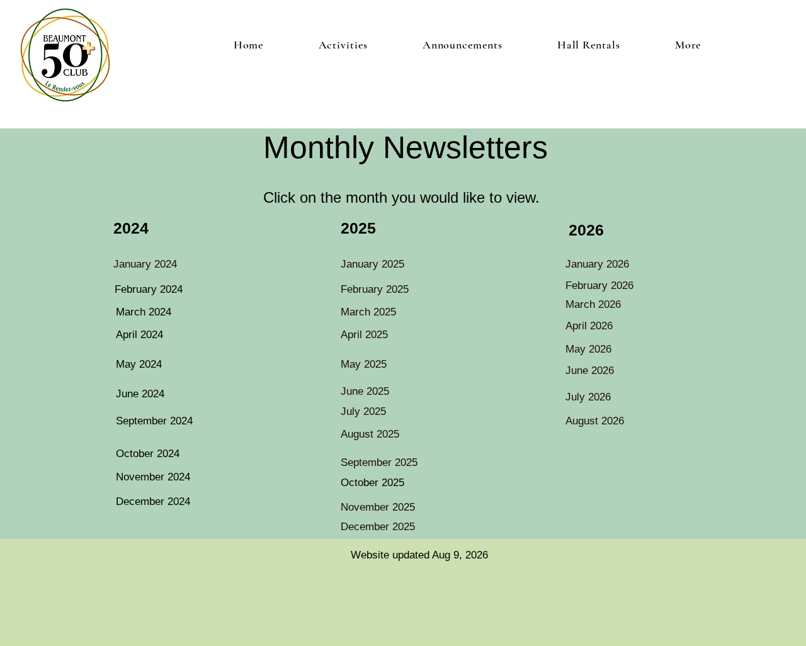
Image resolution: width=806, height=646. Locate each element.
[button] (342, 45)
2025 (358, 228)
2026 (586, 230)
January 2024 (145, 264)
